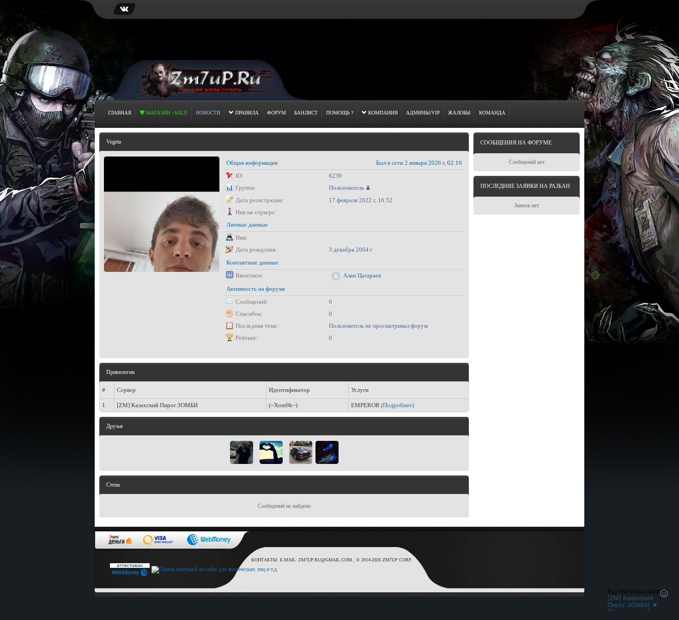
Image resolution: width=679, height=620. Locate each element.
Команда (492, 112)
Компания (382, 112)
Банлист (306, 112)
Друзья (114, 426)
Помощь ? (339, 112)
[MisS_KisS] (271, 452)
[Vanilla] (327, 452)
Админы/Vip (423, 112)
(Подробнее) (397, 405)
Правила (246, 112)
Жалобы (459, 112)
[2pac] (300, 452)
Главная (119, 112)
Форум (276, 112)
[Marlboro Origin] (241, 452)
